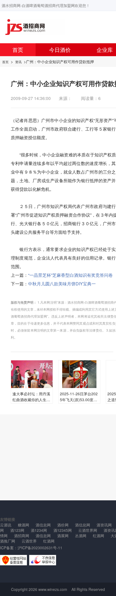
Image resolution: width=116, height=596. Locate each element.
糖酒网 (23, 524)
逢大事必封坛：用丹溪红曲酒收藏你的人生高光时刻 (31, 399)
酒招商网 (21, 535)
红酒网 (98, 535)
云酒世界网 (87, 530)
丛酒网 (80, 535)
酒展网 (63, 535)
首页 (17, 49)
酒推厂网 (7, 541)
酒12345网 (62, 530)
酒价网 (63, 524)
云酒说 (5, 524)
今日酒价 (60, 49)
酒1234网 (39, 530)
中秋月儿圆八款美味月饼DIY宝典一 (62, 284)
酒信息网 (43, 524)
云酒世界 (29, 541)
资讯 (18, 61)
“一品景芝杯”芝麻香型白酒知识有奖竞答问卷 (70, 275)
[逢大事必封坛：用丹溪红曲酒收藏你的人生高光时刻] (32, 373)
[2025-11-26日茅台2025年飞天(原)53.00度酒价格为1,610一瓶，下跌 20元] (79, 380)
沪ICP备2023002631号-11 (40, 547)
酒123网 (17, 530)
